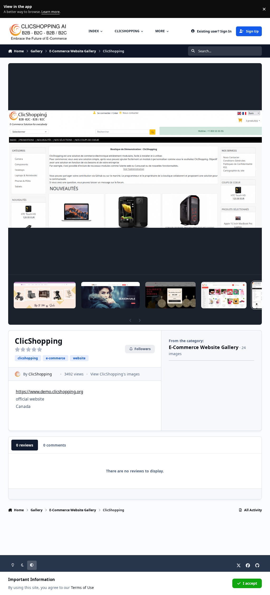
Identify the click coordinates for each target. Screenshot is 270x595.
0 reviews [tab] (24, 445)
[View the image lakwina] (224, 295)
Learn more (10, 9)
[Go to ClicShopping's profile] (17, 374)
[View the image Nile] (110, 295)
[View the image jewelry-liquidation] (170, 295)
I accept (250, 583)
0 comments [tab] (54, 445)
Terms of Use (82, 587)
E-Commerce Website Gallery (203, 347)
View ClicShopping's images (115, 373)
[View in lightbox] (135, 169)
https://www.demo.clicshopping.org (49, 391)
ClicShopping (40, 373)
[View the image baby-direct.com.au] (45, 295)
